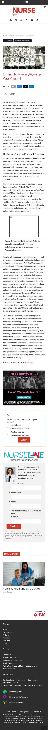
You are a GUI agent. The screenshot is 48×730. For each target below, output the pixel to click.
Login (44, 7)
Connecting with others (19, 428)
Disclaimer (37, 712)
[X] (16, 20)
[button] (3, 2)
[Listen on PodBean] (6, 702)
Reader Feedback (9, 663)
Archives (6, 635)
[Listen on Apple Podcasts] (6, 697)
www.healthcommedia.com (34, 619)
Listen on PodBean (16, 702)
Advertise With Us (9, 657)
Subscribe (6, 641)
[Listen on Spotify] (6, 692)
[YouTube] (32, 20)
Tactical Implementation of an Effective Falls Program (22, 685)
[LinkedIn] (26, 20)
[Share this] (19, 86)
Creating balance (17, 432)
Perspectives (7, 638)
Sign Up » (14, 526)
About (5, 629)
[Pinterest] (37, 20)
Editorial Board (8, 632)
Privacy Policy (24, 712)
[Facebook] (11, 20)
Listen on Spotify (15, 692)
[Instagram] (21, 20)
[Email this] (13, 86)
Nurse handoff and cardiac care (21, 588)
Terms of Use (11, 712)
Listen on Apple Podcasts (18, 697)
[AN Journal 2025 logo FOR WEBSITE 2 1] (24, 12)
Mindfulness (15, 425)
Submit (24, 440)
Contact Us (7, 655)
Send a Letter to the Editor (12, 660)
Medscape (29, 362)
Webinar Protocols (9, 669)
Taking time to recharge (19, 435)
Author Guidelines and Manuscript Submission (20, 666)
